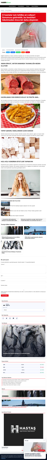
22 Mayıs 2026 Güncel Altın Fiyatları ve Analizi (11, 384)
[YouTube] (13, 318)
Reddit (23, 52)
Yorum (3, 264)
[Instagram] (10, 318)
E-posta (3, 280)
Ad (2, 275)
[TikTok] (16, 318)
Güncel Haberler (12, 6)
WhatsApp (18, 52)
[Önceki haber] (41, 327)
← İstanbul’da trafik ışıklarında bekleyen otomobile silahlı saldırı (9, 220)
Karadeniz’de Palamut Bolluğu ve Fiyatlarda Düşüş (12, 382)
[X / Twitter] (6, 318)
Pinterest (27, 52)
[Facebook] (3, 318)
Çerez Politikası (35, 6)
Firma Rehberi (21, 6)
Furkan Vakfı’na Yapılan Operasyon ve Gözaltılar (12, 383)
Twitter (8, 52)
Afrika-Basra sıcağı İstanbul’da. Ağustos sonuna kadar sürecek (14, 380)
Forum (27, 6)
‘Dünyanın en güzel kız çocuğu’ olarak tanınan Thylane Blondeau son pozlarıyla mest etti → (31, 220)
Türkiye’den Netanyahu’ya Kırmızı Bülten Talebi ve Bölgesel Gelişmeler (16, 379)
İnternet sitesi (4, 285)
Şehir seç (5, 307)
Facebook (13, 52)
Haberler (2, 10)
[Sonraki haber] (43, 327)
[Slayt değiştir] (21, 450)
